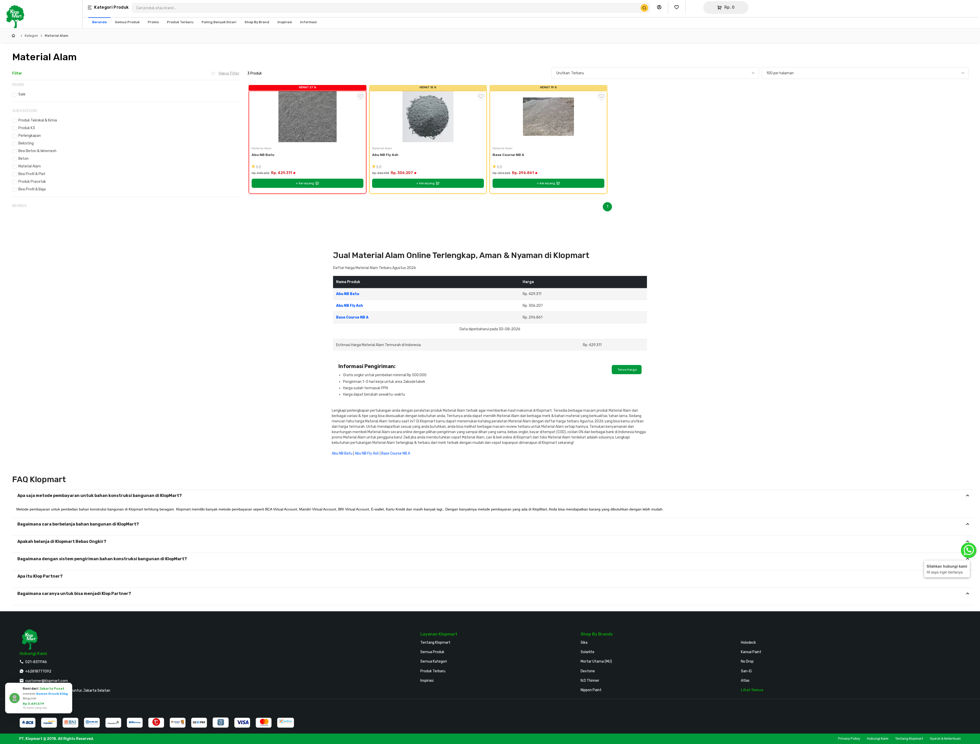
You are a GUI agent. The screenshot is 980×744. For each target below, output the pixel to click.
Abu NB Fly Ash (385, 155)
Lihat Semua (752, 690)
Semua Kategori (433, 661)
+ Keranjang (305, 183)
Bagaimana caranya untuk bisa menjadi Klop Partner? (74, 593)
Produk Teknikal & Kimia (37, 120)
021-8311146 (36, 662)
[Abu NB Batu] (307, 116)
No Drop (747, 661)
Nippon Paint (591, 690)
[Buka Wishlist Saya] (677, 7)
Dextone (588, 671)
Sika (584, 642)
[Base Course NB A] (548, 116)
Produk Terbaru (432, 671)
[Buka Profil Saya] (660, 7)
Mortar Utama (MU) (596, 661)
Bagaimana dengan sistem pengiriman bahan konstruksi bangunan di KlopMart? (102, 558)
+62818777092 (38, 671)
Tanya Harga (627, 369)
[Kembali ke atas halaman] (956, 631)
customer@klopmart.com (46, 681)
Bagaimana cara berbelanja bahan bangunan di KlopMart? (78, 524)
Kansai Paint (751, 652)
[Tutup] (67, 687)
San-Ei (746, 671)
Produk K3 (26, 128)
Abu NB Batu (263, 155)
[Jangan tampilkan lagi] (61, 687)
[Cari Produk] (644, 8)
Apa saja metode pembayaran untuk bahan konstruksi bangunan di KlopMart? (99, 495)
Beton (23, 158)
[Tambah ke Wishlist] (360, 96)
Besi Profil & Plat (31, 174)
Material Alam (56, 36)
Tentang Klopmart (435, 642)
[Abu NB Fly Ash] (428, 116)
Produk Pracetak (32, 181)
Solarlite (587, 652)
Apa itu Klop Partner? (40, 576)
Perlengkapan (29, 135)
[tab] (493, 496)
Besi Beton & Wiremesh (37, 151)
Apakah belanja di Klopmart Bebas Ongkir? (61, 541)
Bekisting (26, 143)
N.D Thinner (590, 680)
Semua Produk (432, 652)
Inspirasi (427, 680)
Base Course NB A (508, 155)
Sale (22, 94)
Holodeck (748, 642)
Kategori (31, 36)
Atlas (745, 680)
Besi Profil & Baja (32, 189)
